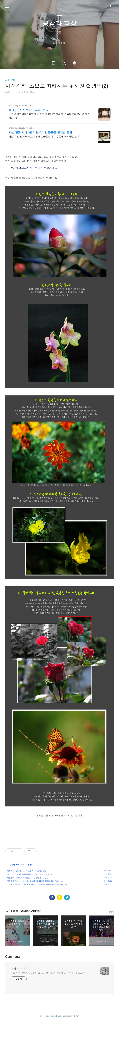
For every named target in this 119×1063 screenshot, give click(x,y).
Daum (58, 1016)
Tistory (76, 1016)
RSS (64, 63)
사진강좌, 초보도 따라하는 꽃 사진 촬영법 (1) (25, 878)
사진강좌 (10, 79)
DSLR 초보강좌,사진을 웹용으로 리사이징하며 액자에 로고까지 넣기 (35, 884)
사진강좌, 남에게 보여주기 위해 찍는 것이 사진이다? (28, 874)
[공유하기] (16, 851)
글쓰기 (43, 63)
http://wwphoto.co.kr (18, 105)
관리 (75, 63)
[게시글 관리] (20, 851)
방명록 (54, 63)
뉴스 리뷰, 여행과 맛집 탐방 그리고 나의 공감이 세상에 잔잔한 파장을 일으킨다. (49, 973)
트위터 (67, 897)
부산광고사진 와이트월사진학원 (28, 110)
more (111, 912)
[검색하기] (112, 6)
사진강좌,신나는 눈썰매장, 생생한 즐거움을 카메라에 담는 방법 (33, 881)
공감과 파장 (59, 23)
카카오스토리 (59, 897)
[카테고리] (7, 6)
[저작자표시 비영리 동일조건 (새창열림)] (41, 851)
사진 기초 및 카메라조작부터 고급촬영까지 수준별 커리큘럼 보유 (44, 136)
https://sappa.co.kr (18, 128)
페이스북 (52, 897)
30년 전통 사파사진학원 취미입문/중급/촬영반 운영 (40, 132)
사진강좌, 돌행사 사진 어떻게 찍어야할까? (24, 871)
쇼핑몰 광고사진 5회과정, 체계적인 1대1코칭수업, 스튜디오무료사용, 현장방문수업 (49, 116)
